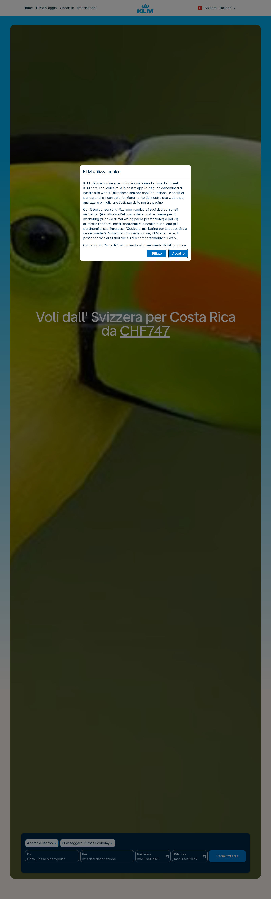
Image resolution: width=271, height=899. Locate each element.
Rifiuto (157, 253)
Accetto (178, 253)
